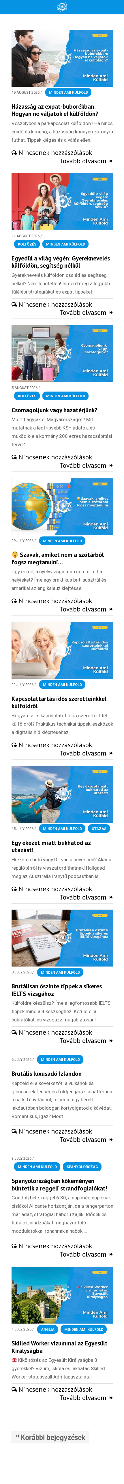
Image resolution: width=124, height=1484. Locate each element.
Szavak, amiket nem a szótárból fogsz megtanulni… (58, 558)
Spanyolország (82, 1167)
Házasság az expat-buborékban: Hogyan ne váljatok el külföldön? (55, 110)
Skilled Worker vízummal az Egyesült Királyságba (60, 1347)
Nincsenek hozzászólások (55, 152)
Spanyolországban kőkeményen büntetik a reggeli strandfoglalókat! (59, 1184)
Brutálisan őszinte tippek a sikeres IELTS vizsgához (57, 990)
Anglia (48, 1329)
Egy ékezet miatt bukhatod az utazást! (51, 846)
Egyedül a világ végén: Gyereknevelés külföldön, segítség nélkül (61, 262)
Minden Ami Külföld (68, 92)
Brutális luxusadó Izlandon (47, 1073)
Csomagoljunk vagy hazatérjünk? (54, 410)
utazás (99, 829)
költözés (27, 244)
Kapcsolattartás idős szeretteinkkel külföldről (59, 702)
